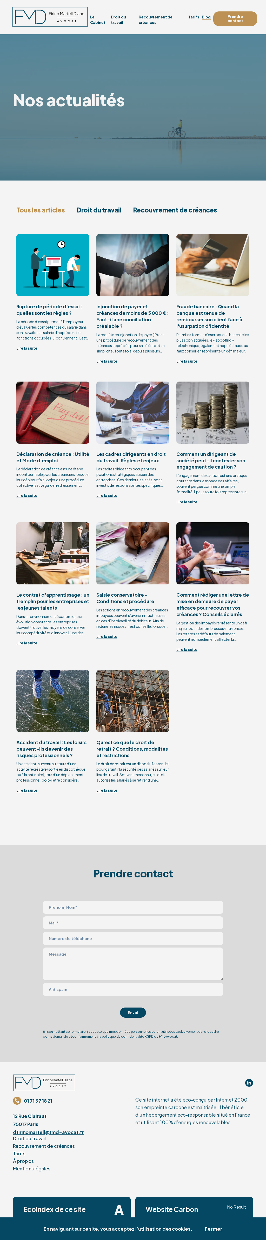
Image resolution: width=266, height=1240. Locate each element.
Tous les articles (40, 210)
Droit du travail (99, 210)
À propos (23, 1161)
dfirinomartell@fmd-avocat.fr (48, 1132)
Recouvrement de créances (175, 210)
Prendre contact (235, 18)
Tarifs (193, 17)
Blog (206, 17)
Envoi (133, 1012)
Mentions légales (32, 1168)
